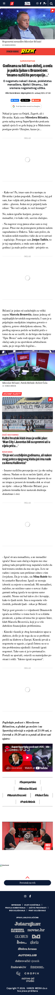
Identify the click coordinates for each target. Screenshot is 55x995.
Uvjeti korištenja (32, 905)
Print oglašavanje (37, 911)
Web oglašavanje (17, 911)
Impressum (16, 905)
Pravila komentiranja (15, 908)
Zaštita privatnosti (37, 908)
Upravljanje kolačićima (27, 918)
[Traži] (51, 4)
